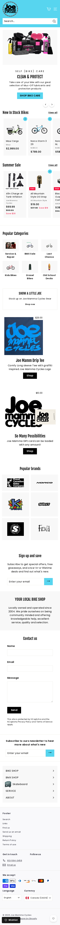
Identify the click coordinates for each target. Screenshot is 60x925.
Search (6, 819)
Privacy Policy (24, 722)
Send (14, 710)
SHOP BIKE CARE (30, 95)
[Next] (51, 104)
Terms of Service (44, 722)
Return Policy (9, 840)
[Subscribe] (48, 581)
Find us (6, 827)
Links (5, 823)
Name (11, 646)
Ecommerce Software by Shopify (20, 918)
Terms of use (9, 844)
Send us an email (12, 831)
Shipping (7, 836)
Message (13, 677)
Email (10, 662)
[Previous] (45, 104)
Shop (30, 375)
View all (52, 112)
